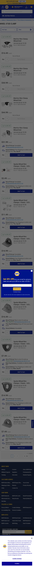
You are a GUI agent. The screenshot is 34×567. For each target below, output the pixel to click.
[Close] (32, 538)
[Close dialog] (32, 271)
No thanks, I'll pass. (17, 291)
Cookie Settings (17, 558)
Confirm (17, 563)
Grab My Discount (17, 288)
